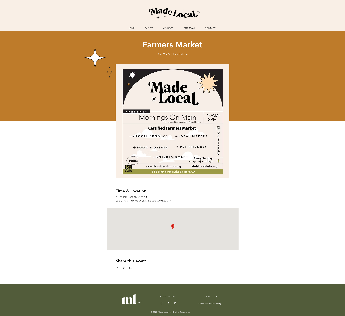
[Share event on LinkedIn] (130, 268)
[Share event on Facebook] (117, 268)
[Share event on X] (123, 268)
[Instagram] (174, 303)
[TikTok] (161, 303)
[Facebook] (168, 303)
